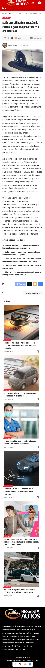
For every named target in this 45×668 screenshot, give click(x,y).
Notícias (6, 18)
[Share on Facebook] (8, 38)
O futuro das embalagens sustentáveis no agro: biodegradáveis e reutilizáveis (21, 273)
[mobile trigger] (4, 3)
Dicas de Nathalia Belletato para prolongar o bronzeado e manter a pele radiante (20, 246)
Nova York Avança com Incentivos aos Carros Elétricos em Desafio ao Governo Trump (20, 591)
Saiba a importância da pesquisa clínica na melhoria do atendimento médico (20, 442)
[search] (28, 3)
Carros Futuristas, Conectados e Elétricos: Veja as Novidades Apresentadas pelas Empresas (20, 492)
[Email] (15, 38)
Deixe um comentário (33, 293)
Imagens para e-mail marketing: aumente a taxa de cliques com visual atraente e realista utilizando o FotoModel (21, 542)
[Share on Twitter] (12, 38)
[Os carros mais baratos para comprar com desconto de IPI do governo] (21, 373)
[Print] (19, 38)
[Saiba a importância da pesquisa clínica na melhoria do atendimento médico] (21, 421)
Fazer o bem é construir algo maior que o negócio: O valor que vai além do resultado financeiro (20, 346)
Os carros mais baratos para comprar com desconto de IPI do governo (20, 394)
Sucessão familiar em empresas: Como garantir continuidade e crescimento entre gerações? (21, 260)
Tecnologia (8, 486)
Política (7, 390)
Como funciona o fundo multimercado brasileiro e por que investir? (22, 267)
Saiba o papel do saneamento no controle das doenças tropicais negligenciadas (21, 253)
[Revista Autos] (16, 3)
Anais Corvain (13, 45)
